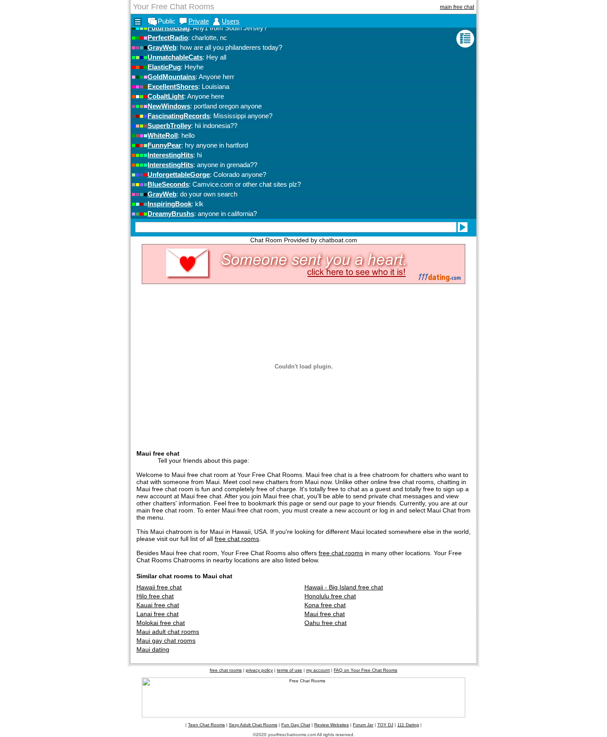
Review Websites (331, 724)
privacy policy (259, 670)
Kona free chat (325, 605)
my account (318, 670)
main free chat (457, 7)
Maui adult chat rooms (167, 631)
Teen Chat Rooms (206, 724)
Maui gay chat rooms (166, 640)
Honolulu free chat (330, 596)
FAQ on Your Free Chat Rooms (365, 670)
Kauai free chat (157, 605)
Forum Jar (363, 724)
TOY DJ (385, 724)
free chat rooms (237, 538)
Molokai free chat (160, 622)
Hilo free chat (155, 596)
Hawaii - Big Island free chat (343, 587)
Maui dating (152, 649)
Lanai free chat (157, 613)
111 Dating (408, 724)
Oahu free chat (325, 622)
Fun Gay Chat (295, 724)
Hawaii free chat (159, 587)
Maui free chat (324, 613)
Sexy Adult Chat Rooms (253, 724)
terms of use (289, 670)
